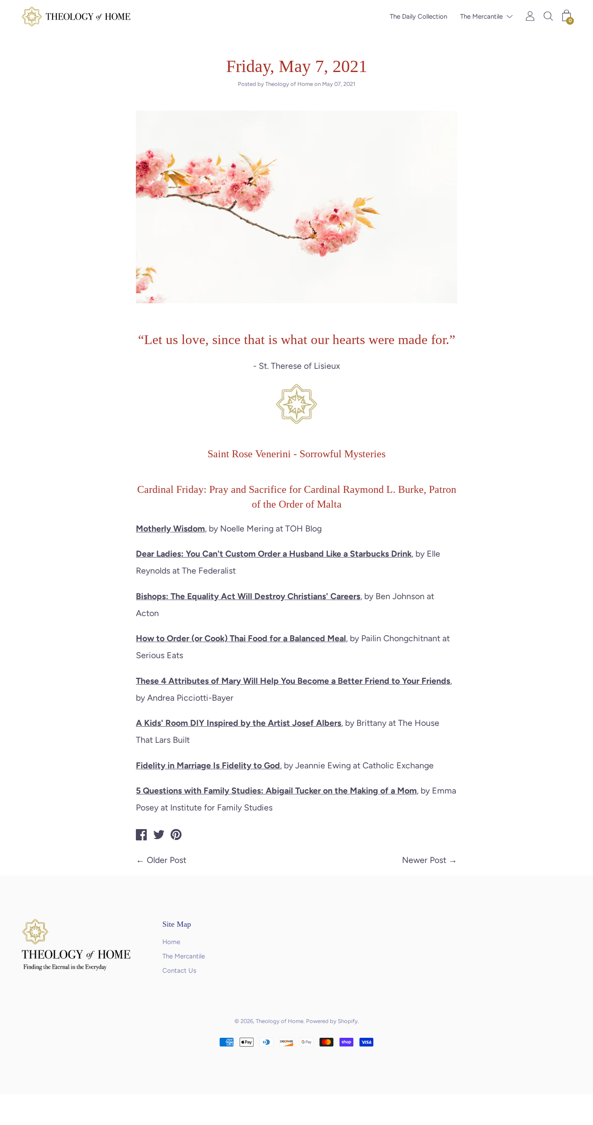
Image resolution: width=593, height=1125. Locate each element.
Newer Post (424, 860)
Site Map (176, 924)
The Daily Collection (418, 16)
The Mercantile (481, 16)
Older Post (166, 860)
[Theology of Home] (141, 836)
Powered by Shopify (332, 1021)
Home (171, 942)
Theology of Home (279, 1021)
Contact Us (179, 970)
